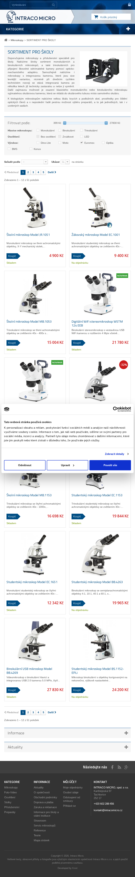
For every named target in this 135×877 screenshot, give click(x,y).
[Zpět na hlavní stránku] (6, 40)
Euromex (89, 142)
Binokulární (68, 130)
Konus (37, 149)
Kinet (75, 868)
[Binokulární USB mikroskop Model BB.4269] (35, 642)
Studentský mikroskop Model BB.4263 (97, 582)
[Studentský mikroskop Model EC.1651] (35, 555)
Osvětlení (9, 797)
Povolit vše (110, 465)
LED (86, 136)
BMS (14, 149)
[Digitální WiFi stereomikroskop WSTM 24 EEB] (35, 381)
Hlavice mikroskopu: (20, 130)
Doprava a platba (43, 802)
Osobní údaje (70, 792)
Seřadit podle (12, 161)
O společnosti (42, 792)
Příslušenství (11, 807)
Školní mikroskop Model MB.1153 (29, 495)
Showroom (40, 820)
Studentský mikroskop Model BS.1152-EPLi (98, 671)
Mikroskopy (11, 787)
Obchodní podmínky (45, 797)
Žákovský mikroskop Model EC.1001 (96, 235)
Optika (109, 142)
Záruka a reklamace (45, 807)
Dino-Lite (45, 142)
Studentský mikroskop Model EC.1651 (32, 582)
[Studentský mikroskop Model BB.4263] (100, 555)
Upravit (65, 465)
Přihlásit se (69, 805)
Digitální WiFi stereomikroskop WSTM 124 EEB (97, 323)
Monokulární (47, 130)
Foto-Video (10, 792)
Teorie (37, 835)
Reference (40, 830)
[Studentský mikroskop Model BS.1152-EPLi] (100, 642)
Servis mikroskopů (44, 825)
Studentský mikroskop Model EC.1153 (97, 495)
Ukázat (56, 161)
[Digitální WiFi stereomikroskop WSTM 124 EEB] (100, 294)
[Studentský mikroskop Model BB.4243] (100, 381)
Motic (65, 142)
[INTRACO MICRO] (38, 17)
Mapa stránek (42, 840)
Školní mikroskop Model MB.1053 (29, 322)
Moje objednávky (73, 787)
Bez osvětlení (48, 136)
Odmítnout (24, 465)
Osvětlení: (14, 136)
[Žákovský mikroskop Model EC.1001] (100, 208)
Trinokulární (91, 130)
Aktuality (15, 747)
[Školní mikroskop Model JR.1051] (35, 208)
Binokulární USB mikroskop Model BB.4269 (29, 671)
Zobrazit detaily (114, 453)
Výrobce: (13, 142)
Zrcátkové (68, 136)
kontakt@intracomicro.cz (108, 810)
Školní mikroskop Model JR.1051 (28, 235)
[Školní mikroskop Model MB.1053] (35, 294)
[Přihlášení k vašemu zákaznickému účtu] (128, 5)
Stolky (7, 802)
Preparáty (9, 812)
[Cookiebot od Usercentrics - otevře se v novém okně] (115, 409)
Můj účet (70, 781)
